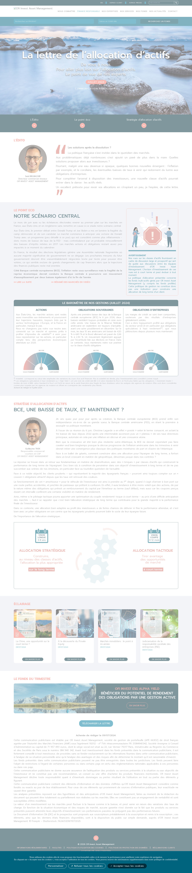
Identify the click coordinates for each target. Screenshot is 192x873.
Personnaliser (56, 866)
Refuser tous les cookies (88, 866)
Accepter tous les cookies (128, 866)
